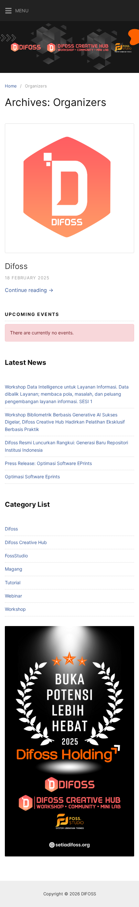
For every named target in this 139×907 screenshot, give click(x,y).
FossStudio (16, 555)
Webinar (13, 596)
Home (11, 85)
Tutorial (12, 582)
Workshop (15, 609)
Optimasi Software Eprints (32, 476)
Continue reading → (29, 290)
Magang (13, 569)
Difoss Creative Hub (26, 542)
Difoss (16, 266)
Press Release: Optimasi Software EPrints (48, 463)
